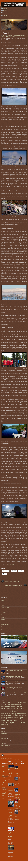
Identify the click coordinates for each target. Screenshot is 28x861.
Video (2, 605)
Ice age (14, 711)
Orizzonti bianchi (10, 564)
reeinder (16, 717)
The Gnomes (18, 722)
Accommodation (5, 607)
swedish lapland (8, 722)
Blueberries (13, 706)
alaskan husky (5, 702)
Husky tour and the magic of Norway (14, 676)
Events (3, 614)
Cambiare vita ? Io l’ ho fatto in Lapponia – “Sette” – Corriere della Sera (11, 812)
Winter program (5, 745)
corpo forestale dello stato (11, 36)
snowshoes (13, 720)
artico (19, 702)
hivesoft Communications (11, 759)
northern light (13, 715)
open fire (8, 717)
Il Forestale (5, 33)
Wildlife (3, 619)
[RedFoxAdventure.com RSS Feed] (4, 15)
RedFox (4, 35)
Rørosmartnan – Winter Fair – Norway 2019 (16, 692)
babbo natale (16, 35)
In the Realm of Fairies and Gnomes (14, 687)
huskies (10, 711)
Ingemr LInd (3, 713)
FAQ (2, 626)
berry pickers (3, 706)
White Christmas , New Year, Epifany (14, 670)
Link (2, 629)
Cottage (4, 612)
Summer (3, 602)
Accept (19, 5)
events (2, 736)
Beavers (24, 704)
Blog (2, 731)
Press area (10, 35)
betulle (8, 706)
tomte (23, 723)
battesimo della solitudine (14, 704)
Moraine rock (21, 713)
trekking (2, 724)
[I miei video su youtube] (4, 10)
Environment (4, 733)
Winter (2, 600)
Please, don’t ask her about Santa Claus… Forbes (15, 585)
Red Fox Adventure (6, 758)
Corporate (3, 617)
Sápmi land (4, 622)
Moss (25, 713)
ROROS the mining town (15, 719)
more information (11, 5)
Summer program (5, 740)
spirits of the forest (20, 720)
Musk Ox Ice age (4, 715)
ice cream (18, 711)
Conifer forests (9, 708)
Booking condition (5, 624)
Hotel (3, 610)
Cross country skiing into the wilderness (15, 681)
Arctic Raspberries (14, 702)
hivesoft (7, 711)
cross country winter (18, 708)
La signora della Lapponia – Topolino (11, 581)
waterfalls (6, 724)
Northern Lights (21, 715)
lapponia (16, 713)
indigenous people (23, 711)
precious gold (12, 717)
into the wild (9, 713)
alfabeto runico (23, 272)
